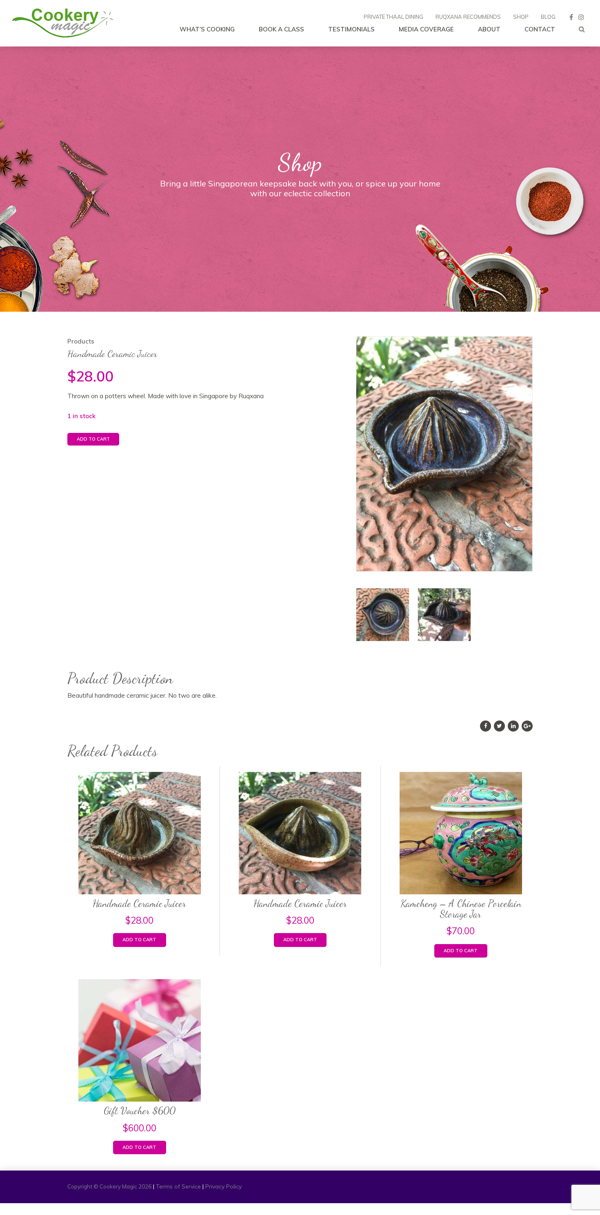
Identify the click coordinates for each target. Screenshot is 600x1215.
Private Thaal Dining (393, 16)
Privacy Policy (223, 1186)
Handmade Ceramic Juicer (139, 903)
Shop (521, 16)
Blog (548, 16)
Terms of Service (178, 1186)
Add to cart (93, 439)
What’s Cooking (207, 29)
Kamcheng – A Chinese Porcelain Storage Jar (460, 909)
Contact (539, 29)
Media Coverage (426, 29)
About (489, 29)
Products (80, 341)
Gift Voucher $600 (140, 1111)
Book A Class (281, 29)
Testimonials (351, 29)
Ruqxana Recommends (468, 16)
